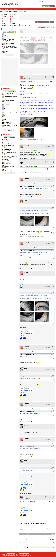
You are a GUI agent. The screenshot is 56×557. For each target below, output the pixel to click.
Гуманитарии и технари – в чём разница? (10, 126)
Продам (24, 11)
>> (13, 55)
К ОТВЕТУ (6, 139)
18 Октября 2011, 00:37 (24, 150)
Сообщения (6, 137)
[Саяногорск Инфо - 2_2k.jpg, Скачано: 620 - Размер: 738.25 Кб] (41, 58)
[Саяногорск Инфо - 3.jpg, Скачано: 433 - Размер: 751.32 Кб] (27, 132)
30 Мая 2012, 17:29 (23, 501)
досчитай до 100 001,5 (9, 93)
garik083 (52, 536)
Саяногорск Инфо (11, 553)
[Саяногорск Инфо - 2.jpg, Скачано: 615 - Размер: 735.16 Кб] (41, 121)
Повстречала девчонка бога (10, 156)
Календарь (13, 21)
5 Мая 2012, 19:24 (23, 351)
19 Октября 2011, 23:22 (24, 247)
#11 (53, 372)
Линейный (51, 24)
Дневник (33, 66)
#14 (53, 443)
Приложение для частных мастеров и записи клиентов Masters (9, 47)
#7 (53, 247)
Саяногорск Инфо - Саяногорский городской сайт (10, 4)
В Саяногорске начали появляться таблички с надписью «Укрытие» (8, 102)
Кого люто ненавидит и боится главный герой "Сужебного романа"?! (8, 39)
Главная (2, 11)
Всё (13, 31)
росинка (26, 425)
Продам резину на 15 (24, 542)
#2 (53, 81)
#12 (53, 408)
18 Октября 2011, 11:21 (24, 183)
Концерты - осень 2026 (9, 43)
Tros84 (52, 542)
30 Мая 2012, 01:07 (23, 443)
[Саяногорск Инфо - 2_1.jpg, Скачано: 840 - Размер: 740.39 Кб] (27, 48)
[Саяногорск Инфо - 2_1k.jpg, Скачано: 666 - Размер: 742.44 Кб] (27, 58)
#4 (53, 166)
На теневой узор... (8, 149)
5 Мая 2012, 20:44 (23, 429)
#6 (53, 204)
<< (5, 55)
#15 (53, 464)
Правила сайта (5, 555)
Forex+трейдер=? (8, 122)
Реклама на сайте (23, 555)
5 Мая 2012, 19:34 (23, 372)
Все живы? (6, 51)
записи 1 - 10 (9, 172)
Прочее (20, 11)
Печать (51, 34)
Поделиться (48, 27)
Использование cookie (13, 555)
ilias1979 (52, 539)
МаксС (25, 200)
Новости (13, 14)
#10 (53, 351)
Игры (4, 21)
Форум (6, 11)
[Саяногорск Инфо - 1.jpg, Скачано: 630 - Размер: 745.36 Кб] (27, 121)
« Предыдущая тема (38, 528)
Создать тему (45, 22)
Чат (4, 23)
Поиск (4, 25)
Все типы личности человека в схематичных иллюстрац (10, 109)
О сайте (29, 555)
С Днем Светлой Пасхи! (9, 119)
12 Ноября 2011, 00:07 (24, 276)
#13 (53, 429)
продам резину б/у (23, 539)
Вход (11, 9)
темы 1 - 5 (10, 55)
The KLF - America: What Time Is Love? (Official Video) (10, 165)
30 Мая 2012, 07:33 (23, 464)
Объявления (15, 11)
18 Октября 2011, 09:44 (24, 166)
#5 (53, 183)
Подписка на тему (41, 27)
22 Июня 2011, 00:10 (23, 34)
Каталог (4, 18)
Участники (13, 25)
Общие (4, 31)
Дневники (13, 20)
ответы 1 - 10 (9, 130)
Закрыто (38, 22)
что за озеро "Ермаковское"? (10, 112)
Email (29, 66)
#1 (53, 34)
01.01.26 (6, 159)
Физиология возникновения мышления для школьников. (10, 97)
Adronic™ (26, 30)
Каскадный (39, 24)
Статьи (4, 16)
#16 (53, 501)
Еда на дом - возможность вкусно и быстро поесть (10, 116)
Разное (10, 11)
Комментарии (12, 137)
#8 (53, 276)
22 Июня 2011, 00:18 (23, 81)
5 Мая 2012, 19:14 (23, 289)
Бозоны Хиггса (7, 162)
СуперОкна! (22, 335)
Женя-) (25, 285)
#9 (53, 289)
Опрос (51, 22)
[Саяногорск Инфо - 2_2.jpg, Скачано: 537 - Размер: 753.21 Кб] (41, 48)
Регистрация (46, 6)
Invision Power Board (24, 553)
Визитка (25, 66)
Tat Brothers (7, 169)
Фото (4, 20)
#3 (53, 150)
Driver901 (26, 162)
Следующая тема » (51, 528)
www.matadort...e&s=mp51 (26, 114)
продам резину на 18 (24, 536)
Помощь (13, 23)
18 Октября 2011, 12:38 (24, 204)
